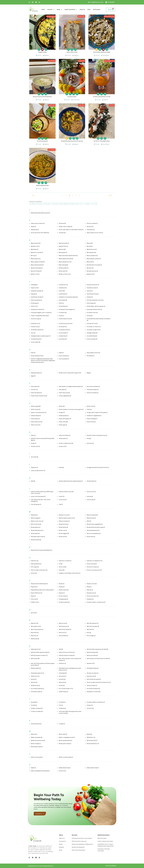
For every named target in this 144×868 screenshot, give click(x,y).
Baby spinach (35, 243)
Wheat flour (91, 737)
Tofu (61, 705)
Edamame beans (36, 373)
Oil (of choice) (92, 563)
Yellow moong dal (37, 757)
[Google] (39, 857)
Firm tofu (34, 389)
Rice (89, 632)
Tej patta (34, 702)
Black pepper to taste (38, 261)
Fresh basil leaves (92, 389)
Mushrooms (91, 536)
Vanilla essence (36, 723)
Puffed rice (35, 602)
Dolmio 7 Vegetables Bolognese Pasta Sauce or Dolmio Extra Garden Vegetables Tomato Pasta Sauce (43, 360)
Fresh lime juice (64, 392)
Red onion (62, 632)
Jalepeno (34, 467)
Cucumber (63, 339)
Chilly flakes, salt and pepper (96, 306)
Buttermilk (90, 274)
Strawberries (35, 685)
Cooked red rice (92, 323)
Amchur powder (92, 223)
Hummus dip (35, 446)
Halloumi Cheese (64, 435)
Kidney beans (91, 481)
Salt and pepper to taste (66, 655)
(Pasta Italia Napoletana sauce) (40, 213)
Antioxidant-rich (109, 16)
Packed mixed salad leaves (39, 583)
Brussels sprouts (92, 271)
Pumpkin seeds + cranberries (96, 602)
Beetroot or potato (37, 252)
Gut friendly (51, 61)
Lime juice (62, 499)
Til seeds (62, 702)
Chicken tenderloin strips (95, 300)
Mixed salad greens (93, 530)
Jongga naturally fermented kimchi (98, 467)
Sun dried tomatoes (37, 688)
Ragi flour (34, 623)
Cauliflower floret (93, 294)
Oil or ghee (35, 567)
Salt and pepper (92, 652)
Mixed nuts (63, 530)
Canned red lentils (93, 284)
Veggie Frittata (42, 52)
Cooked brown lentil (65, 323)
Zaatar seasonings (93, 767)
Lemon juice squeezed (38, 496)
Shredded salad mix (37, 673)
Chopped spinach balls (94, 309)
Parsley (61, 586)
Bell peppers (91, 252)
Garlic (62, 406)
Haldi (33, 435)
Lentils (61, 496)
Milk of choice (36, 524)
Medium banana (92, 515)
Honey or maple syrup (66, 443)
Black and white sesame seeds (68, 255)
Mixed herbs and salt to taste (96, 527)
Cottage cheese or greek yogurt (41, 336)
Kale (33, 481)
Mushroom (63, 536)
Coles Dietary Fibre (65, 318)
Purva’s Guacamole (42, 141)
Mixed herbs (63, 527)
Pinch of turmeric (92, 596)
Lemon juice (91, 491)
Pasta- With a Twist (72, 52)
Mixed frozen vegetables (95, 524)
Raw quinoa (63, 623)
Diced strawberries (37, 355)
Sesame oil (91, 663)
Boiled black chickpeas (94, 265)
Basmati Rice (63, 246)
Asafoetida (35, 229)
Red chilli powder (93, 626)
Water (89, 734)
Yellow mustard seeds (66, 757)
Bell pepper (63, 252)
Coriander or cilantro (94, 326)
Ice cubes (34, 457)
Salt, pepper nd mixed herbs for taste (98, 658)
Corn (33, 333)
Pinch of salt (63, 596)
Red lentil (90, 629)
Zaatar (33, 767)
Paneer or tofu (92, 583)
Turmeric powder (37, 711)
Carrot (62, 291)
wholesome (81, 16)
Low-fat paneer (36, 504)
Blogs (58, 9)
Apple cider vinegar (65, 226)
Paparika (34, 586)
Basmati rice (35, 246)
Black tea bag (63, 265)
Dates (61, 352)
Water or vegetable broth (67, 737)
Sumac (61, 685)
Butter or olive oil (64, 274)
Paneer (61, 583)
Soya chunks (91, 676)
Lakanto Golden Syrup (66, 491)
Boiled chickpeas (37, 268)
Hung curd (63, 446)
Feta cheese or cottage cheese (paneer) (71, 386)
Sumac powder (92, 685)
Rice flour (34, 635)
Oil (60, 563)
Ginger (62, 412)
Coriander (63, 326)
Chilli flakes (91, 303)
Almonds (62, 223)
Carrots (90, 291)
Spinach (62, 679)
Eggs (33, 376)
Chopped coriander (37, 309)
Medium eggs (35, 518)
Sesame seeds (36, 668)
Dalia (33, 352)
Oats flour (34, 560)
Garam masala (36, 406)
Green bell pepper (65, 418)
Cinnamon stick (92, 312)
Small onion (35, 676)
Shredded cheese (93, 668)
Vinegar (62, 723)
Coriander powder (37, 329)
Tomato (90, 705)
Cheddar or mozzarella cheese (68, 297)
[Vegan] (46, 138)
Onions (34, 573)
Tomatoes (62, 708)
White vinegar (36, 743)
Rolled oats (35, 638)
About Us (82, 9)
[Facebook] (33, 2)
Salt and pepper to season (39, 655)
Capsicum (35, 287)
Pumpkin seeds (64, 602)
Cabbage (34, 284)
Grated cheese (36, 415)
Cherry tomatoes (36, 300)
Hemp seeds (63, 438)
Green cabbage (92, 418)
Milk (89, 521)
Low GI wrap (91, 499)
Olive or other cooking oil (39, 570)
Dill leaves (90, 355)
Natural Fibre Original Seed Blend (41, 550)
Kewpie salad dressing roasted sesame (71, 481)
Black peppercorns (65, 261)
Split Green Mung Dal (94, 679)
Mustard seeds (36, 539)
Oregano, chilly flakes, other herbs (69, 573)
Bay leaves (34, 249)
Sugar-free (81, 61)
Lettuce (90, 496)
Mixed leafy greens (37, 530)
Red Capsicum (64, 626)
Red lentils (35, 632)
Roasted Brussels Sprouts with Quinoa (72, 141)
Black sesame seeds (37, 265)
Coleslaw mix (35, 323)
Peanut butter (63, 590)
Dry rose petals (64, 359)
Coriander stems (64, 329)
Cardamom (63, 287)
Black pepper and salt (66, 258)
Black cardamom (92, 255)
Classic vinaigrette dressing (40, 315)
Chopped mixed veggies (67, 309)
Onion (61, 570)
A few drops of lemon (38, 223)
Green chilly (63, 421)
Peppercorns (91, 593)
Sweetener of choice (93, 691)
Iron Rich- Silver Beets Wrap (102, 141)
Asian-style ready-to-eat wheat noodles (71, 229)
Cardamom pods (92, 287)
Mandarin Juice (64, 515)
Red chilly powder (37, 629)
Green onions (35, 425)
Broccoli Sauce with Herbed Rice (42, 96)
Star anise (62, 682)
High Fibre (81, 105)
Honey (33, 443)
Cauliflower (63, 294)
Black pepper (35, 258)
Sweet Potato (63, 691)
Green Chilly (91, 421)
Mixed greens (35, 527)
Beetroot (62, 249)
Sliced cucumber (92, 673)
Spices (34, 679)
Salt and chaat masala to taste (40, 652)
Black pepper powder (94, 258)
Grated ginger (63, 415)
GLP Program (96, 9)
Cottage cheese (92, 333)
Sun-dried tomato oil (66, 688)
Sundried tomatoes (93, 688)
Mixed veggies (64, 533)
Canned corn (63, 284)
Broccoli (90, 268)
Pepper (62, 593)
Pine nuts (34, 599)
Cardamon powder (37, 291)
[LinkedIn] (36, 2)
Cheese (90, 297)
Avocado (62, 232)
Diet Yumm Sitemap (111, 865)
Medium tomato (64, 521)
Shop (88, 9)
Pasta (89, 586)
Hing (89, 438)
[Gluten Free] (96, 49)
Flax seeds (62, 389)
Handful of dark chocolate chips (97, 435)
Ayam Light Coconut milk (95, 232)
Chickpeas (35, 303)
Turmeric (90, 708)
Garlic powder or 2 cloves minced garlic (71, 409)
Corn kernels (63, 333)
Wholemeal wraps (37, 746)
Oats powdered (36, 563)
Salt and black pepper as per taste (97, 649)
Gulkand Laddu (72, 96)
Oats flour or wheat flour (94, 560)
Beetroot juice (92, 249)
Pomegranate (63, 599)
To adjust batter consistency (96, 702)
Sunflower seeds (36, 691)
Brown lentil (63, 271)
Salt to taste (35, 658)
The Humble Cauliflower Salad (101, 52)
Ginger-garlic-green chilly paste (97, 412)
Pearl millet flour (36, 593)
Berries (34, 255)
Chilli (61, 303)
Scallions (62, 663)
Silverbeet (63, 673)
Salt (61, 649)
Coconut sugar (36, 318)
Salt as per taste (92, 655)
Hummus (90, 443)
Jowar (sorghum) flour (38, 470)
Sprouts (34, 682)
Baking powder (64, 243)
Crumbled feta (92, 336)
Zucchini (62, 770)
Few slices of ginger (93, 386)
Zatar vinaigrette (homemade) (40, 770)
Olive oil (62, 567)
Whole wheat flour (93, 743)
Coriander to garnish (93, 329)
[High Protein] (42, 49)
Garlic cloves (35, 409)
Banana (90, 243)
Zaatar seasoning (64, 767)
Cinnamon (63, 312)
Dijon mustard (64, 355)
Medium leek (91, 518)
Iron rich (111, 105)
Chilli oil (34, 306)
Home (43, 9)
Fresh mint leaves (92, 392)
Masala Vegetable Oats (42, 185)
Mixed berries (63, 524)
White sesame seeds (65, 740)
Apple (33, 226)
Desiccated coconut (93, 352)
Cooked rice (35, 326)
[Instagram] (29, 2)
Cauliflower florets (37, 297)
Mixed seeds (35, 533)
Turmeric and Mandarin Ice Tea (101, 96)
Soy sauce (62, 676)
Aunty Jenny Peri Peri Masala (40, 232)
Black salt (90, 261)
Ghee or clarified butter (38, 412)
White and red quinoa (38, 740)
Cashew (34, 294)
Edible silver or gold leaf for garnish (70, 373)
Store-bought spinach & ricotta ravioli (99, 682)
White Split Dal (92, 740)
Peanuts (90, 590)
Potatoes (90, 599)
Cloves (89, 315)
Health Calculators (70, 9)
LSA (61, 504)
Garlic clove (91, 406)
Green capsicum (36, 421)
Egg (89, 373)
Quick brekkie (51, 16)
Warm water (63, 734)
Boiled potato (63, 268)
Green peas (63, 425)
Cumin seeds (35, 342)
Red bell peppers (92, 623)
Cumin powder (92, 339)
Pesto (33, 596)
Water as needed (36, 737)
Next (110, 195)
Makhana (34, 515)
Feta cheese (35, 386)
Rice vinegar (91, 635)
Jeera (61, 467)
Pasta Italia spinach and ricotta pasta (42, 590)
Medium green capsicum (67, 518)
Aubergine (91, 229)
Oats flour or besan (65, 560)
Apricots (90, 226)
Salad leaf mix (35, 649)
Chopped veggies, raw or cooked (41, 312)
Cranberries (63, 336)
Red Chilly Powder (65, 629)
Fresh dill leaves (36, 392)
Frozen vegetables (65, 395)
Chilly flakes (63, 306)
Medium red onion (37, 521)
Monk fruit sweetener (94, 533)
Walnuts (34, 734)
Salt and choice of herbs (66, 652)
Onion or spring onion (94, 570)
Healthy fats (51, 105)
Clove (61, 315)
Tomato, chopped (37, 708)
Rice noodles (63, 635)
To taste (34, 705)
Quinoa (34, 612)
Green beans (35, 418)
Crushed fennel (36, 339)
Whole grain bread (65, 743)
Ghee (89, 409)
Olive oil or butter (93, 567)
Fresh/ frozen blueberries (39, 395)
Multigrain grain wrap (38, 536)
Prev (33, 195)
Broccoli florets (36, 271)
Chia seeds (63, 300)
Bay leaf (90, 246)
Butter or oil (35, 274)
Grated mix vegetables (94, 415)
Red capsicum (36, 626)
